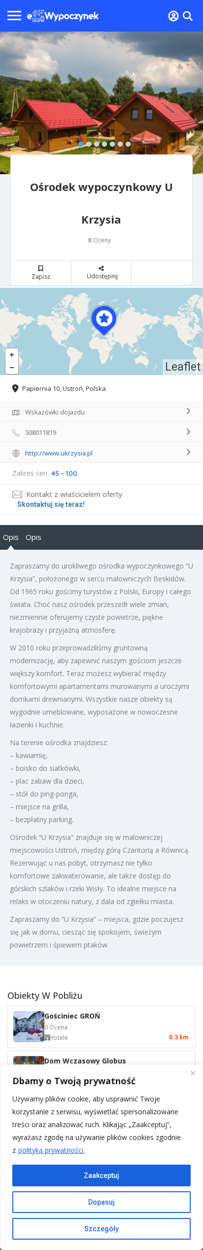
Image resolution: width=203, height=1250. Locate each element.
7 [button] (125, 142)
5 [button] (109, 142)
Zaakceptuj (101, 1175)
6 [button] (117, 142)
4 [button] (102, 142)
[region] (101, 1157)
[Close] (193, 1073)
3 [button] (94, 142)
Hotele (58, 1037)
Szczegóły (101, 1229)
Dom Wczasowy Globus (85, 1060)
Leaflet (183, 367)
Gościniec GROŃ (72, 1016)
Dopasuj (101, 1202)
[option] (101, 103)
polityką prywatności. (51, 1150)
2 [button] (86, 142)
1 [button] (78, 142)
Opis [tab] (11, 537)
